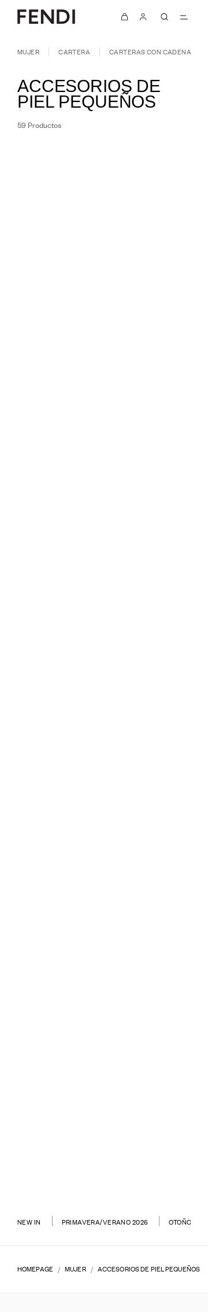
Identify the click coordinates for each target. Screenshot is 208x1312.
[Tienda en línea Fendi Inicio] (46, 16)
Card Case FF (50, 1149)
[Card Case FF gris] (51, 1177)
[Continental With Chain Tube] (157, 663)
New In (29, 1222)
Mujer (28, 51)
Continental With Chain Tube (157, 647)
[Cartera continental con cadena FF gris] (58, 1014)
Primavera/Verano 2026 (105, 1222)
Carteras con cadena (150, 51)
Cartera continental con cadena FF (50, 981)
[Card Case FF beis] (65, 1177)
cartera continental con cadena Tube (50, 647)
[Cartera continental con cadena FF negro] (165, 1014)
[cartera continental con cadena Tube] (50, 663)
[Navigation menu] (184, 17)
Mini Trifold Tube (51, 814)
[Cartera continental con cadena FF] (50, 998)
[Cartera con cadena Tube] (50, 321)
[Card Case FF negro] (158, 1177)
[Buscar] (164, 17)
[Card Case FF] (50, 1165)
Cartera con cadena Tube (50, 304)
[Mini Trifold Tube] (50, 831)
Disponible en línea (142, 161)
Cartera (74, 51)
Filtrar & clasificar (63, 161)
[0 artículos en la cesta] (125, 17)
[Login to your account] (143, 17)
